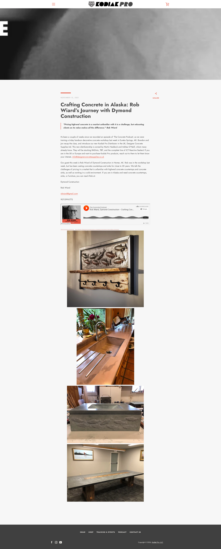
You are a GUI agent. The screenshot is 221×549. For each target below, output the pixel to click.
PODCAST (122, 532)
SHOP (91, 532)
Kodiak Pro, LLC (157, 542)
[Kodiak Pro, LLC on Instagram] (56, 542)
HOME (82, 532)
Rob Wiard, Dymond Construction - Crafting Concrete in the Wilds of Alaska (97, 229)
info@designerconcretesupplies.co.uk (88, 156)
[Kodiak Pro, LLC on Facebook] (51, 542)
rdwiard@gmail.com (69, 193)
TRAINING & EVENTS (106, 532)
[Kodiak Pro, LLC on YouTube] (60, 542)
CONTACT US (135, 532)
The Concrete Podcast (67, 229)
